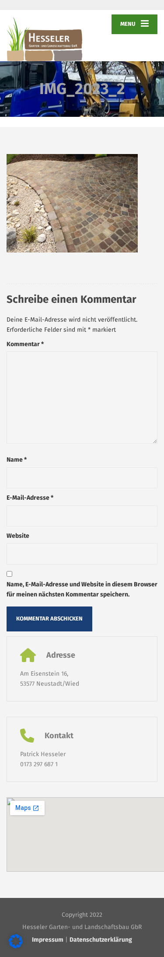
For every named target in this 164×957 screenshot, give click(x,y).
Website (18, 536)
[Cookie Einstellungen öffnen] (16, 946)
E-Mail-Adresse (30, 497)
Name (17, 459)
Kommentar (25, 344)
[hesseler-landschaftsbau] (44, 35)
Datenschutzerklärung (101, 939)
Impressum (47, 939)
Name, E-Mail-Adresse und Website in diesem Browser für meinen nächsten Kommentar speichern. (82, 589)
